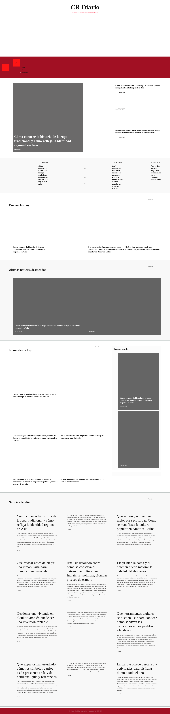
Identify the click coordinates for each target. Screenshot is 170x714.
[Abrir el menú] (5, 67)
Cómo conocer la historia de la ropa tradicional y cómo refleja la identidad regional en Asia (42, 141)
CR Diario (85, 7)
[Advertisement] (85, 36)
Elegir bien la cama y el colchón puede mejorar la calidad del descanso (83, 480)
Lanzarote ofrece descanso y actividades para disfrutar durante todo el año (137, 668)
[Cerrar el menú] (16, 63)
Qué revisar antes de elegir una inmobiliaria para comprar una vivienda (156, 173)
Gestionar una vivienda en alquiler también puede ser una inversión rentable (35, 618)
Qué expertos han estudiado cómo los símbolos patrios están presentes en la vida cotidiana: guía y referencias (37, 670)
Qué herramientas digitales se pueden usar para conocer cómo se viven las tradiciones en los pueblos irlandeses (137, 622)
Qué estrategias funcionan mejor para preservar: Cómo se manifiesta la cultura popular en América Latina (137, 131)
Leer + (19, 550)
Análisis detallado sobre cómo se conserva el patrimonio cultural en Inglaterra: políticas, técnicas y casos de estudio (35, 481)
